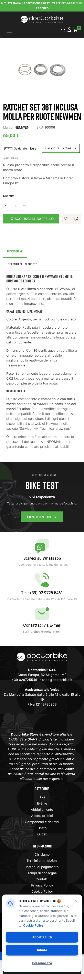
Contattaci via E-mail (42, 625)
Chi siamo (42, 854)
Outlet (42, 834)
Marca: (8, 127)
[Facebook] (8, 718)
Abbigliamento (42, 809)
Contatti (42, 879)
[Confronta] (76, 219)
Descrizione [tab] (15, 251)
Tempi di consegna (42, 873)
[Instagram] (21, 718)
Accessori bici (42, 816)
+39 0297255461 (25, 680)
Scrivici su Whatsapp (42, 558)
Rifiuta (42, 950)
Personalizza (42, 963)
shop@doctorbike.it (57, 680)
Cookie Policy (42, 891)
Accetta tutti (42, 937)
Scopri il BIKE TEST (39, 516)
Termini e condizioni (42, 861)
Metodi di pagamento (42, 867)
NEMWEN (21, 127)
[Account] (69, 30)
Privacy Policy (42, 885)
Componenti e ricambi (42, 822)
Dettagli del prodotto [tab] (22, 264)
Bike (42, 797)
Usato (42, 828)
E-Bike (42, 803)
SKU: (40, 127)
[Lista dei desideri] (66, 219)
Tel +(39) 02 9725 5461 (42, 593)
